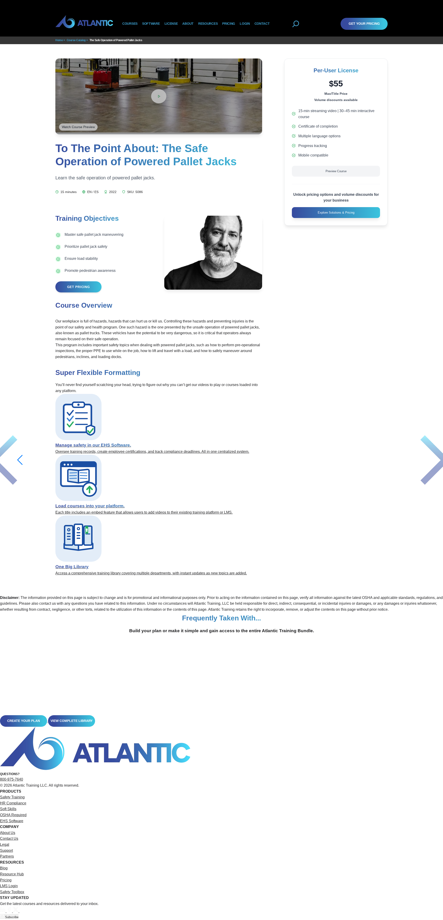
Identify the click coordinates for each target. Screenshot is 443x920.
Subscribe (11, 917)
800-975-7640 (11, 779)
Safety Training (12, 797)
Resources (208, 23)
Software (151, 23)
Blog (4, 868)
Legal (4, 844)
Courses (130, 23)
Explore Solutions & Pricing (336, 212)
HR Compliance (13, 803)
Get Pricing (78, 287)
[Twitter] (16, 911)
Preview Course (336, 171)
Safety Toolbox (12, 892)
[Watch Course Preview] (158, 96)
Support (6, 851)
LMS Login (9, 886)
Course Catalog (76, 40)
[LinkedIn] (3, 911)
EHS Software (11, 821)
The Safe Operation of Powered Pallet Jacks (116, 40)
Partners (7, 856)
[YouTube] (22, 911)
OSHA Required (13, 815)
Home (59, 40)
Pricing (6, 880)
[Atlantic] (84, 23)
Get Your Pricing (364, 23)
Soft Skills (8, 809)
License (171, 23)
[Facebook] (9, 911)
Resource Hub (12, 874)
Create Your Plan (23, 721)
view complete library (72, 721)
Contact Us (9, 838)
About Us (7, 833)
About (188, 23)
